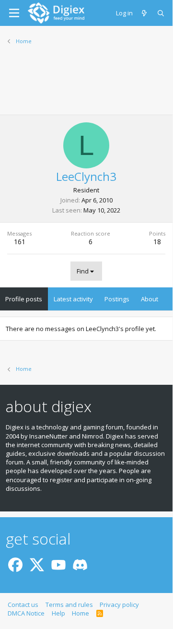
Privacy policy (119, 604)
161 (19, 241)
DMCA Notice (26, 613)
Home (80, 613)
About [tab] (149, 299)
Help (58, 613)
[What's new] (145, 12)
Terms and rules (69, 604)
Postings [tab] (116, 299)
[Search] (161, 12)
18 (157, 241)
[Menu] (14, 13)
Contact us (23, 604)
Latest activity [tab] (73, 299)
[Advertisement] (86, 86)
